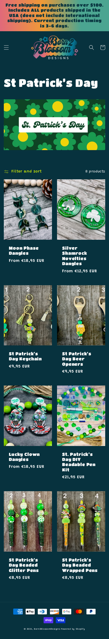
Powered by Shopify (73, 629)
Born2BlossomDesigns (47, 629)
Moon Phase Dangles (24, 250)
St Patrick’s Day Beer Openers (76, 358)
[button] (6, 47)
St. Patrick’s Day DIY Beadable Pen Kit (79, 462)
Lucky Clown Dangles (24, 457)
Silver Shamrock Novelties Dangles (74, 256)
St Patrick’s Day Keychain (25, 356)
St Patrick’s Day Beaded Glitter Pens (24, 565)
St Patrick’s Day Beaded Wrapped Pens (80, 565)
